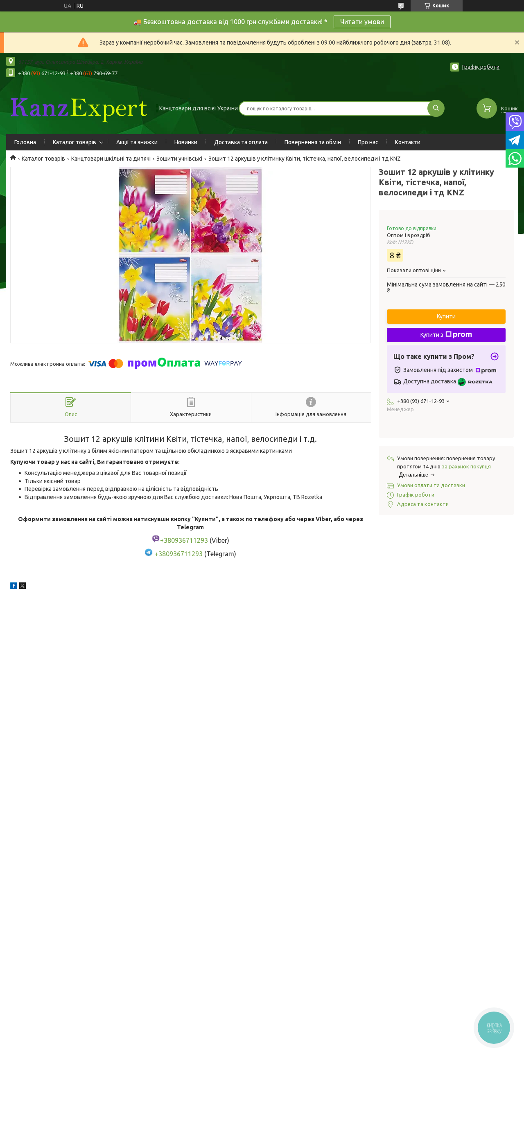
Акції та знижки (137, 142)
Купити (446, 316)
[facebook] (13, 587)
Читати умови (362, 21)
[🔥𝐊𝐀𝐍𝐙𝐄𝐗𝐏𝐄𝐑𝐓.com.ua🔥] (77, 107)
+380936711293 (179, 553)
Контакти (407, 142)
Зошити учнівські (179, 158)
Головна (25, 142)
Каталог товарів (74, 142)
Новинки (185, 142)
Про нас (368, 142)
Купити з (431, 334)
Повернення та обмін (313, 142)
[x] (22, 587)
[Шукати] (436, 108)
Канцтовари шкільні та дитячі (111, 158)
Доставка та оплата (241, 142)
